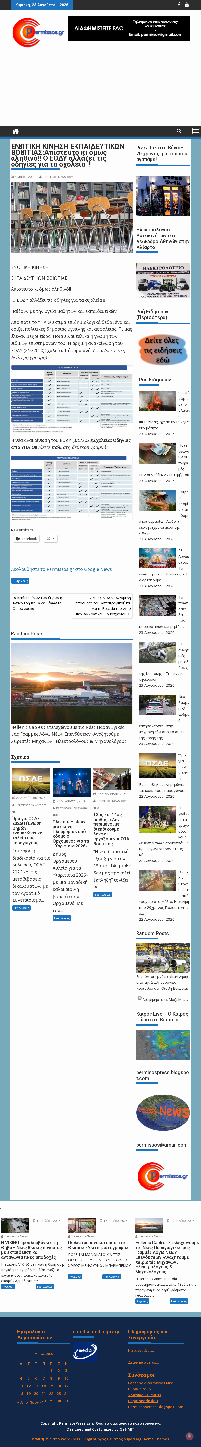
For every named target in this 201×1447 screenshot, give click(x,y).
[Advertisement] (100, 88)
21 (43, 1393)
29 (51, 1400)
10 (66, 1378)
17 (66, 1385)
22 (51, 1393)
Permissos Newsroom (58, 177)
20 (36, 1393)
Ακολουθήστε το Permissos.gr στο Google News (61, 569)
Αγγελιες (8, 1286)
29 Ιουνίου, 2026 (182, 1221)
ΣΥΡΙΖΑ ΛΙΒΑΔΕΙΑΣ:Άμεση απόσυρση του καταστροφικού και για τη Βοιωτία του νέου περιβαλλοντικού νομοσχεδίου (103, 605)
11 (21, 1385)
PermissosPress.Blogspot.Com (155, 1406)
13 (36, 1385)
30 (59, 1400)
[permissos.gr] (15, 130)
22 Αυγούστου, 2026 (30, 798)
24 (66, 1393)
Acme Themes (156, 1438)
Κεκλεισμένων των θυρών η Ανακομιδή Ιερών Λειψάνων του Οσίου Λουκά (38, 603)
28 (43, 1400)
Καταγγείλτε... (141, 1350)
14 (43, 1385)
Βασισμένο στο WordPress (56, 1438)
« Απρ (22, 1402)
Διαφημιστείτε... (143, 1362)
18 (21, 1393)
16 (59, 1385)
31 (66, 1400)
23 (59, 1393)
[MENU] (196, 131)
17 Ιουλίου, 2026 (48, 1221)
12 (28, 1385)
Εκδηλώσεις (20, 581)
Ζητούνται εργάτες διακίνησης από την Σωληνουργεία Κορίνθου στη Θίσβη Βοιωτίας (162, 982)
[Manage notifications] (189, 1436)
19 (28, 1393)
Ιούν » (36, 1402)
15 (51, 1385)
